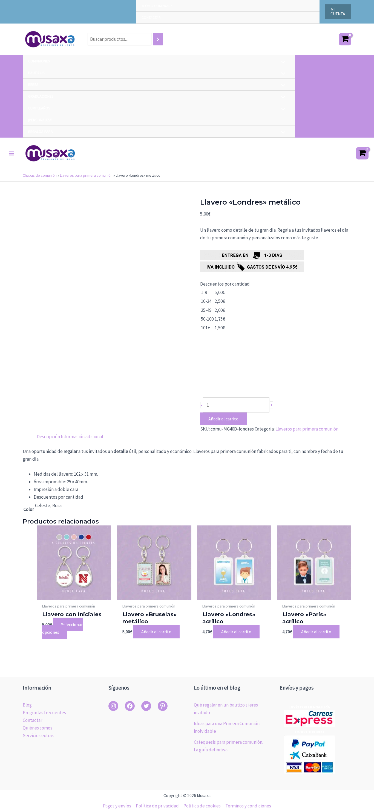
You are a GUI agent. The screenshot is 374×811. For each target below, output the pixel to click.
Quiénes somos (37, 728)
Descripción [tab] (48, 437)
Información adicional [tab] (82, 437)
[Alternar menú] (282, 62)
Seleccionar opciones (62, 628)
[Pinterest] (163, 706)
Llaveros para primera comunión (86, 175)
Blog (27, 705)
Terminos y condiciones (248, 806)
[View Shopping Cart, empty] (345, 39)
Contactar (32, 720)
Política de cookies (202, 806)
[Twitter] (146, 706)
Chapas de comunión (40, 175)
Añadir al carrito (223, 419)
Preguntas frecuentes (44, 713)
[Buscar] (158, 39)
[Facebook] (130, 706)
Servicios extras (38, 735)
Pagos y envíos (117, 806)
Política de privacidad (157, 806)
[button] (338, 11)
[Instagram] (113, 706)
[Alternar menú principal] (11, 153)
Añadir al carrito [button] (156, 631)
